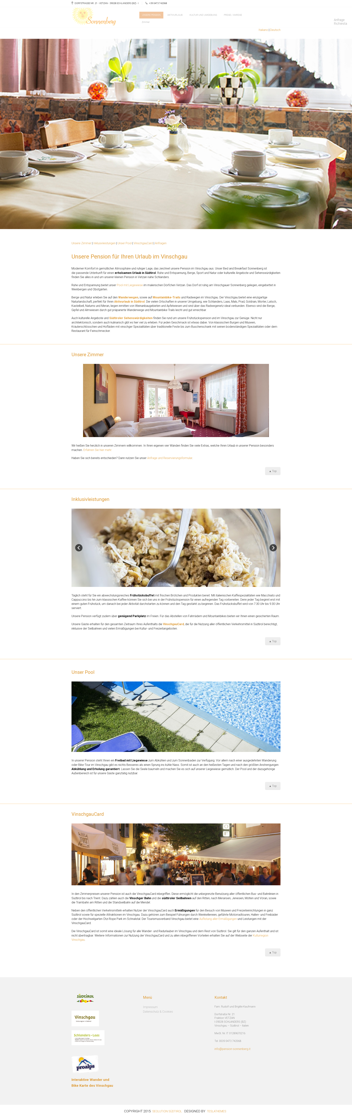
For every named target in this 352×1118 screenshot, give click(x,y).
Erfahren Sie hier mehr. (97, 450)
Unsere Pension (151, 15)
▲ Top (273, 471)
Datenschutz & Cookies (158, 1011)
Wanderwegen (128, 297)
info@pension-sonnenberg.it (232, 1049)
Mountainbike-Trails (166, 297)
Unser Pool (125, 243)
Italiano (263, 30)
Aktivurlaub (175, 15)
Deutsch (275, 30)
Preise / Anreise (233, 15)
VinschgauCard (143, 243)
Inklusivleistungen (104, 243)
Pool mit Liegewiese (130, 285)
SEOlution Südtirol (167, 1111)
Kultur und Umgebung (203, 15)
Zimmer (146, 22)
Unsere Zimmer (81, 243)
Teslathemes (216, 1111)
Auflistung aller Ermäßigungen (218, 919)
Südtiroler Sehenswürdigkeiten (131, 318)
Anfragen (160, 243)
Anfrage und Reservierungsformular (169, 458)
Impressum (150, 1007)
